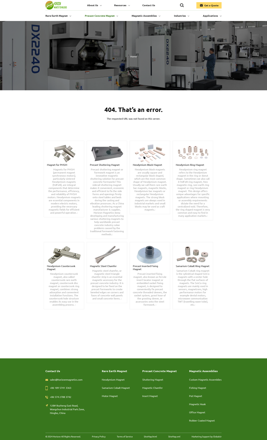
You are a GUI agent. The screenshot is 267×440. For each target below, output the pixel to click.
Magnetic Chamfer (152, 387)
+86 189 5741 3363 (60, 387)
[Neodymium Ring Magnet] (193, 153)
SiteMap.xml (174, 436)
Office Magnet (197, 412)
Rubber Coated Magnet (202, 420)
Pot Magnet (195, 395)
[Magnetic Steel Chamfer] (107, 254)
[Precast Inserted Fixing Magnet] (150, 254)
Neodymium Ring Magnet (190, 164)
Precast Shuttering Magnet (105, 164)
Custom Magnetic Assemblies (205, 379)
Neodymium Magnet (113, 379)
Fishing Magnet (197, 387)
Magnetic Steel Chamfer (103, 265)
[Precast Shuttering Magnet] (107, 153)
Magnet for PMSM (57, 164)
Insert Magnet (150, 395)
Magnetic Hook (197, 404)
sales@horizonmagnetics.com (66, 379)
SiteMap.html (150, 436)
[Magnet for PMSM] (64, 153)
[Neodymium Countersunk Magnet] (64, 254)
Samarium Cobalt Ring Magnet (192, 265)
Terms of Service (125, 436)
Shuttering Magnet (152, 379)
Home (133, 56)
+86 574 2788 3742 (60, 396)
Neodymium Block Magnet (147, 164)
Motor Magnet (110, 395)
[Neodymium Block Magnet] (150, 153)
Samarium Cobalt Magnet (116, 387)
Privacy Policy (99, 436)
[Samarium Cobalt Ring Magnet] (193, 254)
